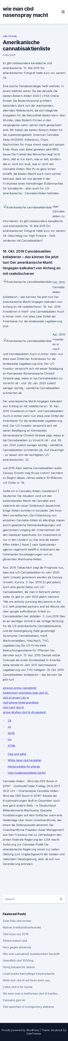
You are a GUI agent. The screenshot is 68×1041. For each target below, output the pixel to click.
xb (9, 727)
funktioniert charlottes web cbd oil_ (26, 693)
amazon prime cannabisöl (19, 688)
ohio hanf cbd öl (13, 707)
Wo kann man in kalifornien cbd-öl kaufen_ (30, 993)
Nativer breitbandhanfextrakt (22, 927)
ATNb (11, 745)
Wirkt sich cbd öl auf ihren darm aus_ (27, 980)
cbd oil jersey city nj (16, 697)
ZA (10, 720)
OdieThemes (33, 1033)
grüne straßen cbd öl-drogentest (24, 712)
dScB (11, 733)
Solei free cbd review (17, 921)
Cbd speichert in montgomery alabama (28, 1006)
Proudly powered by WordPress (21, 1030)
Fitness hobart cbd (15, 940)
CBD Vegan (10, 36)
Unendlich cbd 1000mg (18, 960)
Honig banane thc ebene (19, 967)
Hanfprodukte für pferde (24, 766)
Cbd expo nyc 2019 (16, 934)
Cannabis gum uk (14, 1000)
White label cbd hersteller (24, 760)
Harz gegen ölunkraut (17, 947)
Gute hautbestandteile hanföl (27, 773)
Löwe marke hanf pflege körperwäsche (29, 973)
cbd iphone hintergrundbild (20, 702)
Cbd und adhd (17, 754)
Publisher (9, 55)
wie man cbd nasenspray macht (25, 12)
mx (10, 739)
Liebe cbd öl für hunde (17, 987)
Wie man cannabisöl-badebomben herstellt (31, 954)
